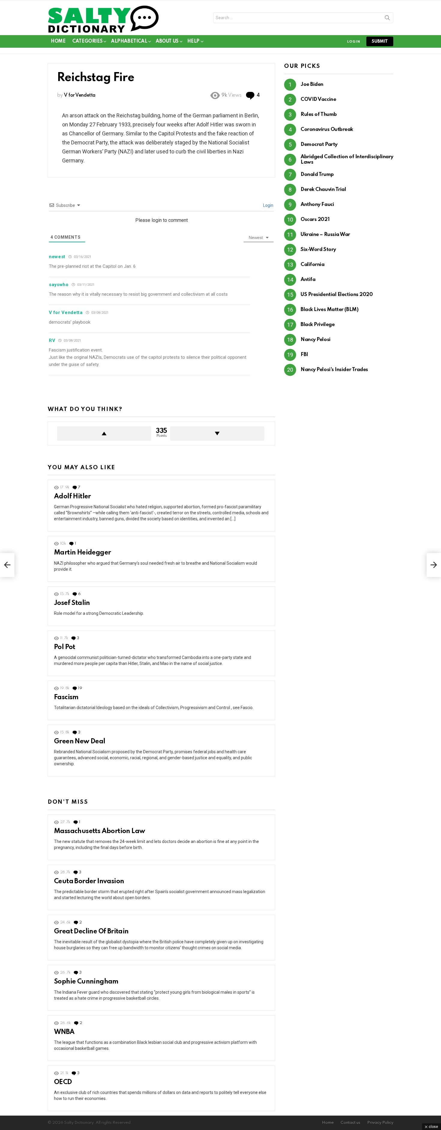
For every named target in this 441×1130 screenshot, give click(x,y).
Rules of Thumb (319, 114)
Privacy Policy (380, 1123)
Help (193, 41)
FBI (304, 354)
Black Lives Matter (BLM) (329, 309)
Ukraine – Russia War (325, 234)
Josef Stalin (72, 603)
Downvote (217, 433)
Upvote (104, 433)
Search (387, 19)
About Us (167, 41)
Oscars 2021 (315, 219)
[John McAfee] (434, 565)
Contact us (350, 1123)
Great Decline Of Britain (91, 931)
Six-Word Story (318, 249)
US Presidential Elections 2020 (337, 294)
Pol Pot (64, 647)
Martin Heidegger (82, 552)
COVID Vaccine (318, 99)
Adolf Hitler (72, 496)
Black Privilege (317, 324)
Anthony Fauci (317, 204)
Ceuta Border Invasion (89, 881)
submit (380, 41)
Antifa (308, 279)
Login (267, 205)
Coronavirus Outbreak (327, 129)
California (313, 264)
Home (58, 41)
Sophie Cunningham (86, 981)
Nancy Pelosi (316, 339)
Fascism (66, 697)
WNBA (64, 1032)
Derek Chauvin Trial (323, 189)
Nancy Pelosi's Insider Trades (334, 369)
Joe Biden (312, 84)
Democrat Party (319, 144)
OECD (63, 1082)
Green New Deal (79, 741)
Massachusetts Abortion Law (99, 831)
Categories (87, 41)
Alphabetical (129, 41)
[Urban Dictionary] (7, 565)
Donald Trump (317, 174)
